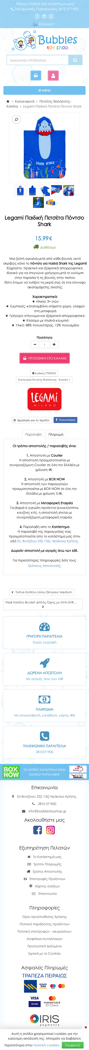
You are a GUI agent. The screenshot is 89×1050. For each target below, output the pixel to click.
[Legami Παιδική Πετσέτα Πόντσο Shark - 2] (32, 190)
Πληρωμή (56, 434)
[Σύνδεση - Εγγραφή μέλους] (53, 76)
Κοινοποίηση (66, 420)
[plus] (54, 344)
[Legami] (44, 399)
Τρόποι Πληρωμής (47, 864)
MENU (59, 90)
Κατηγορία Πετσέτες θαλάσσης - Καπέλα (43, 379)
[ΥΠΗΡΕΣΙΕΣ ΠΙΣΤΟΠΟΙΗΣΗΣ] (44, 1001)
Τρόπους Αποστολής (44, 565)
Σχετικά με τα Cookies (44, 953)
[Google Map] (51, 16)
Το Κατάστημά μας (47, 857)
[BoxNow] (11, 772)
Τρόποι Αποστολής (47, 871)
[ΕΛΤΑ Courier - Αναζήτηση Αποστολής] (78, 772)
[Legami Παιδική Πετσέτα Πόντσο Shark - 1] (20, 190)
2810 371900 (47, 804)
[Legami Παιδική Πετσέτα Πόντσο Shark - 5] (68, 190)
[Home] (7, 101)
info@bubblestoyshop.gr (47, 811)
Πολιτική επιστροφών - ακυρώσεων (44, 931)
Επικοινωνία (47, 893)
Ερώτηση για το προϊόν (32, 420)
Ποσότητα (44, 337)
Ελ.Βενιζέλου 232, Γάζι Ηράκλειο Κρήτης (46, 796)
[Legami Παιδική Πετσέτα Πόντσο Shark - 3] (44, 190)
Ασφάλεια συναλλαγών (45, 939)
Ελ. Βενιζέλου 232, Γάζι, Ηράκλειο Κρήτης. (48, 541)
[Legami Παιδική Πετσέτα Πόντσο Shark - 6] (38, 202)
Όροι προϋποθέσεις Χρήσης (44, 917)
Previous (10, 148)
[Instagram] (44, 16)
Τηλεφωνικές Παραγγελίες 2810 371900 (46, 9)
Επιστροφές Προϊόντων (47, 879)
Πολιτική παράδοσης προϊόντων (45, 924)
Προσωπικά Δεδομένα (44, 946)
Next (17, 148)
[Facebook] (37, 16)
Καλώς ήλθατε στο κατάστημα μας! (45, 4)
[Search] (75, 60)
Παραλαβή (33, 434)
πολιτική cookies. (46, 1045)
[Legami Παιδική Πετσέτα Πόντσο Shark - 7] (50, 202)
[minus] (34, 344)
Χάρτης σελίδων (47, 886)
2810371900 (44, 752)
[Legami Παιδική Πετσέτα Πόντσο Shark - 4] (56, 190)
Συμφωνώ (72, 1045)
